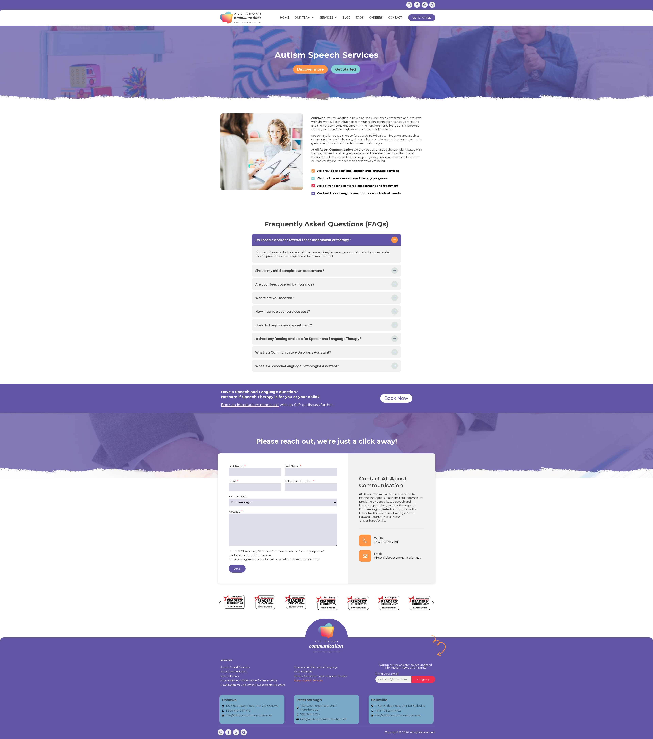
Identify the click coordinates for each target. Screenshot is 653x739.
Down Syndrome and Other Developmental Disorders (252, 684)
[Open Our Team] (312, 17)
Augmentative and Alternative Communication (248, 680)
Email (233, 481)
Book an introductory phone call (250, 405)
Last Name (292, 466)
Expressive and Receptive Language (316, 667)
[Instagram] (409, 5)
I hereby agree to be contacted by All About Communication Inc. (275, 559)
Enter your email (386, 673)
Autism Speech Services (308, 680)
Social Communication (233, 671)
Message (235, 511)
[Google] (432, 5)
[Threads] (425, 5)
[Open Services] (335, 17)
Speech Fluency (229, 676)
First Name (236, 466)
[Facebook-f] (417, 5)
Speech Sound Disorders (235, 667)
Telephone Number (299, 481)
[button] (326, 240)
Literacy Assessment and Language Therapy (320, 676)
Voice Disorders (303, 671)
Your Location (238, 496)
